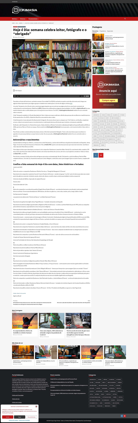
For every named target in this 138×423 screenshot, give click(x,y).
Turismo (114, 405)
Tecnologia (99, 405)
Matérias (29, 325)
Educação (102, 123)
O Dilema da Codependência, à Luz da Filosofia (61, 382)
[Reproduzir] (15, 96)
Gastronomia (109, 126)
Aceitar (7, 417)
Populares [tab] (102, 31)
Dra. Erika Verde (113, 51)
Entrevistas (122, 123)
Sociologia (92, 405)
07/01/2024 (21, 37)
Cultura (95, 117)
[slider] (87, 96)
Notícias (14, 19)
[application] (51, 96)
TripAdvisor (107, 405)
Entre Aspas (115, 123)
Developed (78, 420)
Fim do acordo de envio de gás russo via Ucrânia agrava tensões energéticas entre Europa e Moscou (78, 333)
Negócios (73, 325)
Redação (16, 37)
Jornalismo (96, 129)
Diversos (22, 19)
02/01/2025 (47, 336)
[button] (36, 406)
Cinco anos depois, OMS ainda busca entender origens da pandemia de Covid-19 (51, 333)
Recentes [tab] (95, 31)
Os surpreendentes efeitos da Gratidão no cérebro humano (65, 390)
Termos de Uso (15, 399)
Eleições (117, 51)
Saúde (58, 326)
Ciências (15, 325)
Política (120, 397)
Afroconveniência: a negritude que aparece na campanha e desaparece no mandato (114, 54)
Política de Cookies (13, 420)
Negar (19, 417)
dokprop (15, 364)
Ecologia (121, 120)
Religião (113, 400)
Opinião (115, 397)
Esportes (95, 126)
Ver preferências (31, 417)
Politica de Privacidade (17, 395)
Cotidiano (122, 114)
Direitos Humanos (115, 117)
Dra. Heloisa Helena (112, 120)
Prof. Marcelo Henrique (109, 44)
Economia (95, 123)
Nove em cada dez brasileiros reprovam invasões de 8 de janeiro (73, 301)
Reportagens (53, 326)
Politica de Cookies (17, 402)
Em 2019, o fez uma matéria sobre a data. (39, 117)
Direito (111, 35)
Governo (116, 126)
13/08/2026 (66, 365)
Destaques (20, 325)
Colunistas (115, 114)
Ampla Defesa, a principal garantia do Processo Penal (63, 379)
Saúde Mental (20, 326)
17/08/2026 (20, 364)
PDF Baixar (18, 90)
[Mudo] (84, 96)
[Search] (125, 19)
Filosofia (25, 325)
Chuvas (103, 114)
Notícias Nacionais (21, 26)
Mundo (68, 325)
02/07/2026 (20, 334)
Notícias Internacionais (44, 326)
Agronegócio (96, 114)
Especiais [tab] (110, 31)
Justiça (102, 129)
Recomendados (33, 19)
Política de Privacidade (24, 420)
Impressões (122, 126)
